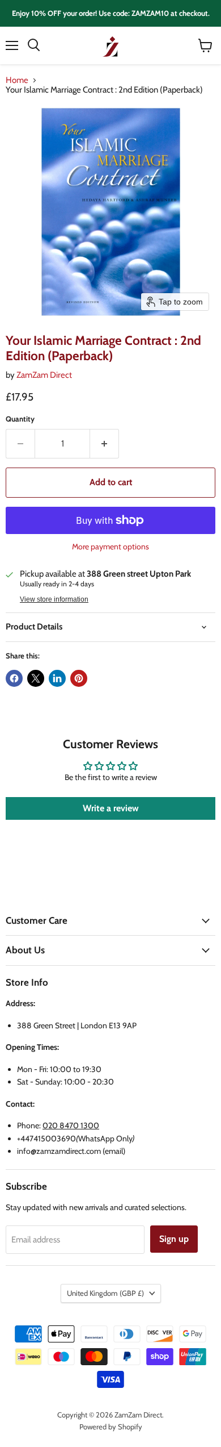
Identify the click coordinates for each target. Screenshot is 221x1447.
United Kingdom (105, 1293)
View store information (54, 599)
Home (17, 80)
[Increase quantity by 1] (104, 443)
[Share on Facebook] (14, 678)
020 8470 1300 (70, 1125)
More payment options (110, 546)
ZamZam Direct (44, 375)
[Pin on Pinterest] (78, 678)
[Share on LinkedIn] (57, 678)
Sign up (174, 1238)
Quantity (20, 419)
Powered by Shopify (110, 1426)
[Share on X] (35, 678)
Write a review (111, 808)
